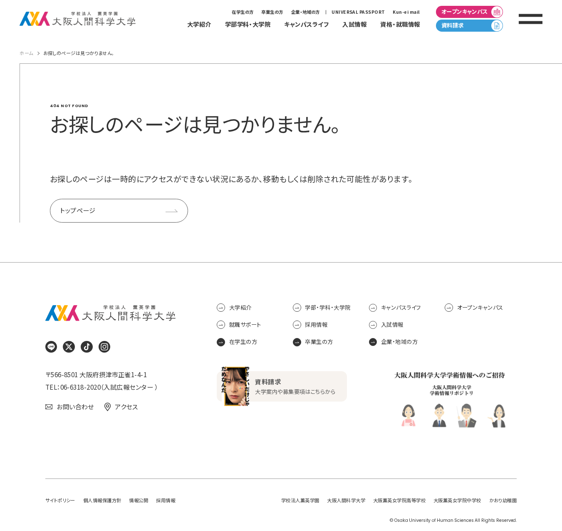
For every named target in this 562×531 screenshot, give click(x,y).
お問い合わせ (75, 406)
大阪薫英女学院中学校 (457, 500)
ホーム (26, 53)
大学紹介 (240, 307)
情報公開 (138, 500)
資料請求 (452, 25)
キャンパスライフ (401, 307)
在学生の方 (242, 12)
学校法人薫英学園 (300, 500)
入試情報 (392, 324)
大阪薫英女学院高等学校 (399, 500)
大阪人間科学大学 (346, 500)
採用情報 (316, 324)
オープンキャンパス (464, 11)
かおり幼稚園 (503, 500)
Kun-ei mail (406, 12)
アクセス (126, 406)
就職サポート (245, 324)
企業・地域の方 (305, 12)
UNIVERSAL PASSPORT (358, 12)
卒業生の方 (272, 12)
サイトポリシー (60, 500)
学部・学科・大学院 (327, 307)
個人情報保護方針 (102, 500)
